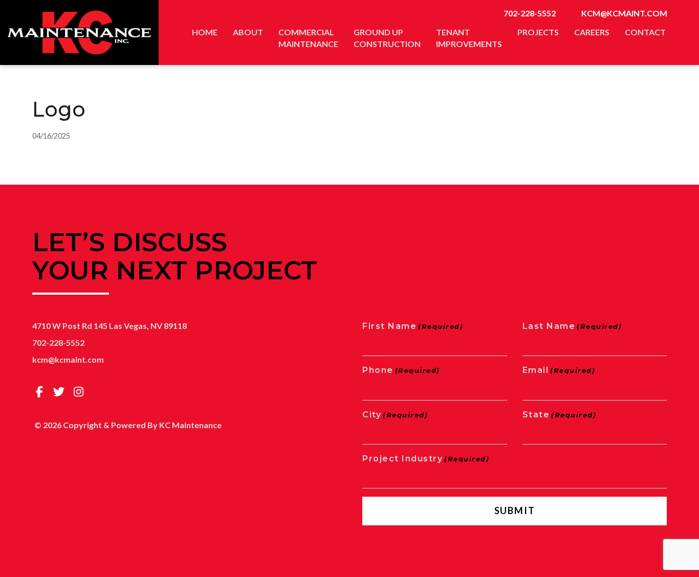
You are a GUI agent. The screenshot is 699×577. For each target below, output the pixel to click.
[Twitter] (59, 391)
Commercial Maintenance (308, 38)
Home (204, 32)
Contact (645, 32)
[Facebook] (39, 391)
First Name (412, 326)
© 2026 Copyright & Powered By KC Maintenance (128, 425)
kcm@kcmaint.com (624, 13)
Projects (538, 32)
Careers (591, 32)
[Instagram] (79, 391)
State (559, 414)
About (248, 32)
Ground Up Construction (387, 38)
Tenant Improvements (469, 38)
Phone (401, 370)
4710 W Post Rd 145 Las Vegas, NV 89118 (109, 325)
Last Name (572, 326)
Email (559, 370)
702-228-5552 (530, 13)
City (395, 414)
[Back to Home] (79, 32)
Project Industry (425, 458)
